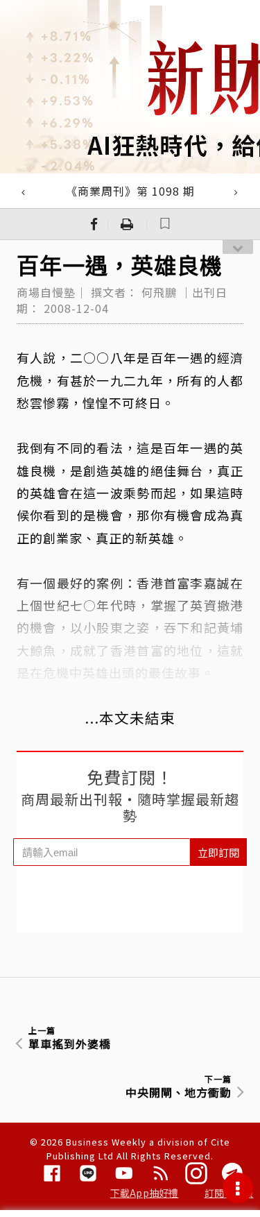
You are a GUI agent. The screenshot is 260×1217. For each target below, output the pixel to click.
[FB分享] (94, 224)
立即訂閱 (218, 852)
